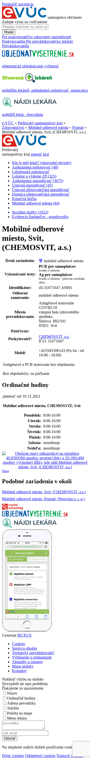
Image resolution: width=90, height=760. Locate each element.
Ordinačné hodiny (21, 698)
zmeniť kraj (40, 154)
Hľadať (9, 32)
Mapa (5, 471)
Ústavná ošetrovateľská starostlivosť (40, 190)
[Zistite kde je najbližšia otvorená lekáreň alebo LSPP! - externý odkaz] (27, 631)
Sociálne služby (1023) (30, 212)
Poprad (78, 127)
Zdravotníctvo (13, 127)
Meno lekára (17, 718)
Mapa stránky (23, 666)
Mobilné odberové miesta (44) (36, 203)
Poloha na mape (19, 713)
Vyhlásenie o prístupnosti (32, 657)
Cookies (18, 644)
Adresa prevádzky (21, 703)
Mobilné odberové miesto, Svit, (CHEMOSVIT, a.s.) (44, 492)
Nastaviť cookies (69, 756)
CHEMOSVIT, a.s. (54, 336)
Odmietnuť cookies (40, 756)
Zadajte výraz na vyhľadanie (24, 22)
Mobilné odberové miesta (48, 127)
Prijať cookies (13, 756)
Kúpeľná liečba (24, 199)
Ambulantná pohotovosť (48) (35, 167)
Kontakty (19, 671)
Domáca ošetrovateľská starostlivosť (41, 194)
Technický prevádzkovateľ (33, 653)
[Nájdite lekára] (29, 527)
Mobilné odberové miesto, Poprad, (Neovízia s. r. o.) (43, 499)
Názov (12, 693)
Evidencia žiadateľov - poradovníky (40, 217)
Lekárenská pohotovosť (31, 172)
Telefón (13, 708)
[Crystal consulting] (12, 508)
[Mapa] (45, 460)
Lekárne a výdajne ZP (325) (34, 176)
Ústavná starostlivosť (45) (32, 185)
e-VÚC (8, 123)
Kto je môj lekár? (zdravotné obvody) (41, 163)
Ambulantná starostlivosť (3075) (37, 181)
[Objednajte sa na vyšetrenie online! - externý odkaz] (35, 515)
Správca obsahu (24, 648)
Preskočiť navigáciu (18, 4)
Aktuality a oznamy (27, 662)
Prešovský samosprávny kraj (40, 123)
